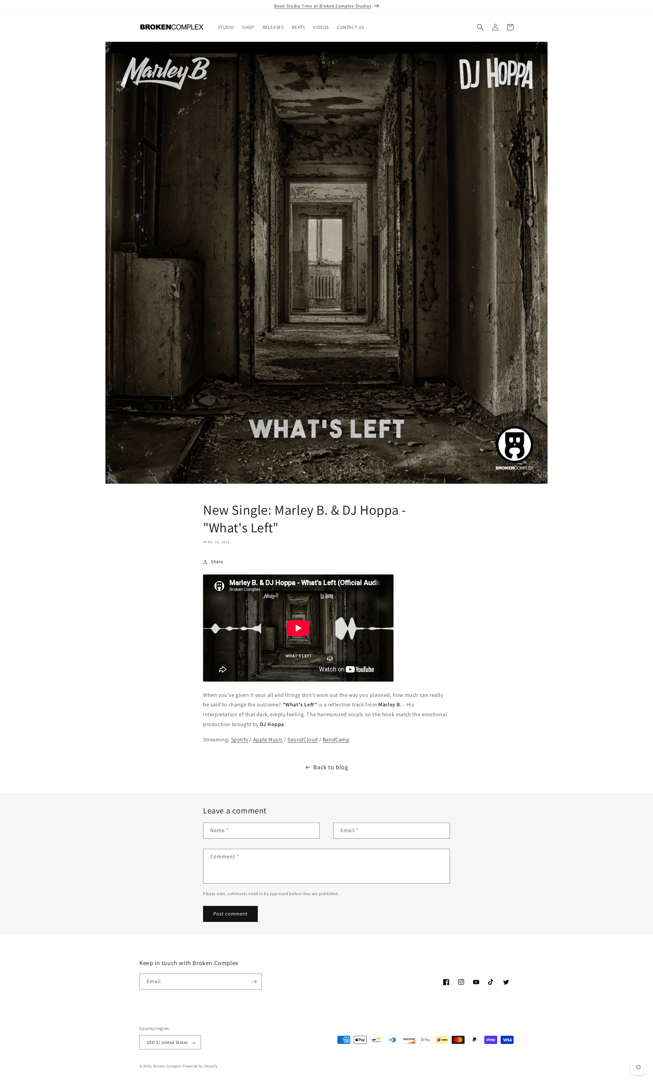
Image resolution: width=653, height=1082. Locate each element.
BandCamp (336, 739)
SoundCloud (302, 739)
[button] (480, 27)
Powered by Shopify (200, 1066)
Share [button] (217, 562)
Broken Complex (167, 1066)
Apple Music (268, 739)
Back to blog (330, 767)
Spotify (239, 739)
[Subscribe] (254, 982)
